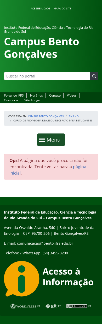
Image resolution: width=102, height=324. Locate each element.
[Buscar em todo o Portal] (94, 76)
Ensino (74, 116)
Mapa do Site (62, 8)
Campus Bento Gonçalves (46, 116)
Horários (36, 95)
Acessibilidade (40, 8)
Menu (54, 139)
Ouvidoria (11, 100)
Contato (55, 95)
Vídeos (72, 95)
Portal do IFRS (14, 95)
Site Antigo (32, 100)
